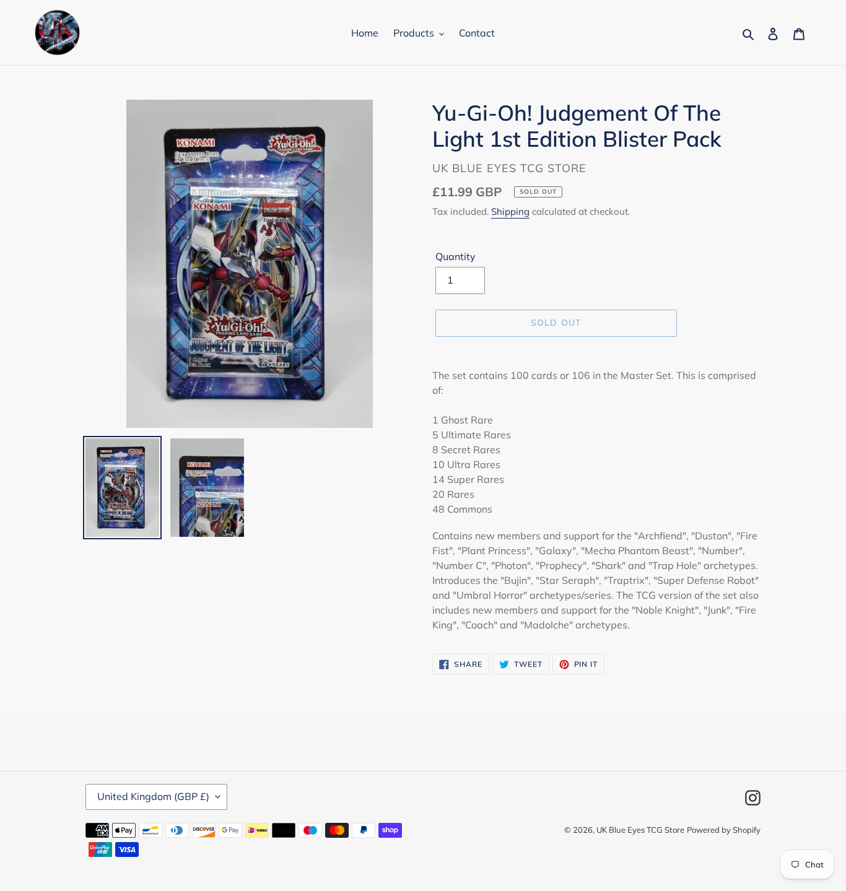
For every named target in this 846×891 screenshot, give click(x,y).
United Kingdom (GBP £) (153, 796)
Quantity (455, 256)
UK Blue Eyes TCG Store (640, 830)
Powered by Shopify (724, 830)
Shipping (510, 211)
